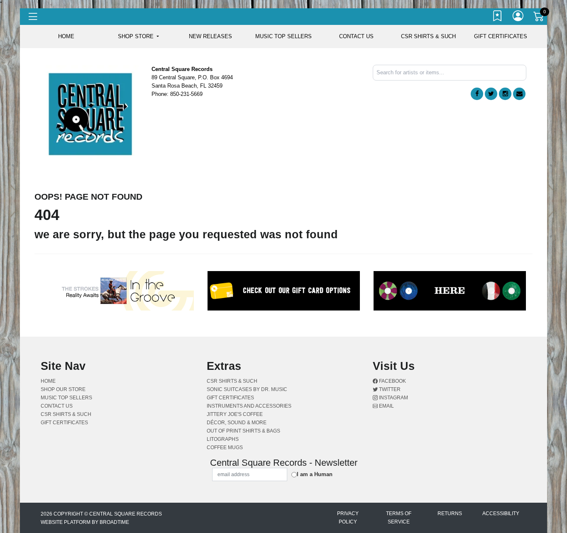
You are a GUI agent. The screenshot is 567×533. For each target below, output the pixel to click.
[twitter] (491, 94)
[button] (138, 36)
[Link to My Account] (518, 18)
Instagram (393, 398)
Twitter (389, 389)
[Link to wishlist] (497, 18)
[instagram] (505, 94)
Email (386, 406)
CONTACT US (356, 36)
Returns (449, 513)
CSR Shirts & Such (428, 36)
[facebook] (477, 94)
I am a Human (314, 474)
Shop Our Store (63, 389)
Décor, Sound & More (236, 422)
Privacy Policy (348, 518)
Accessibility (500, 513)
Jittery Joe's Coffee (235, 414)
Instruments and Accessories (249, 406)
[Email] (519, 94)
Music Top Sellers (283, 36)
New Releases (210, 36)
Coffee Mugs (225, 447)
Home (48, 381)
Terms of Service (398, 518)
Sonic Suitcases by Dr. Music (247, 389)
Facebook (392, 381)
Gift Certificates (500, 36)
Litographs (223, 439)
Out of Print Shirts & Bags (243, 431)
